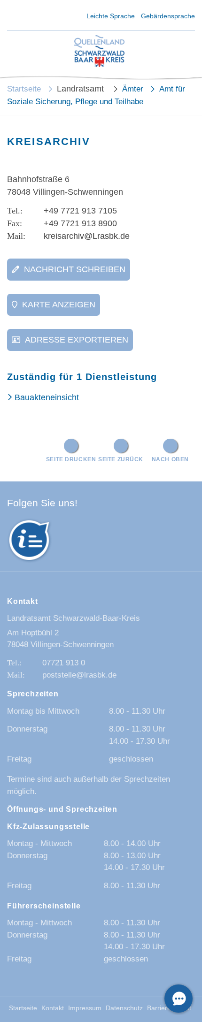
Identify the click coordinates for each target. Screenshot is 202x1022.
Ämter (132, 88)
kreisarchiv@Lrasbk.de (87, 236)
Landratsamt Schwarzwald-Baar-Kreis (73, 618)
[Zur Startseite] (99, 52)
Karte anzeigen (58, 304)
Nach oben (170, 459)
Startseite (24, 88)
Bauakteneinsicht (47, 397)
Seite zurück (120, 459)
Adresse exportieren (76, 339)
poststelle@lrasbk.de (79, 675)
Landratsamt (81, 88)
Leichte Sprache (110, 16)
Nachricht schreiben (74, 269)
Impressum (84, 1008)
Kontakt (52, 1008)
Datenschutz (124, 1008)
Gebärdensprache (168, 16)
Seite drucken (71, 459)
